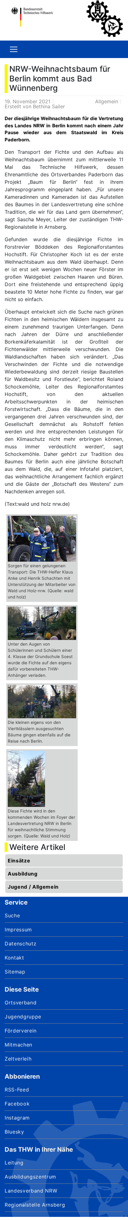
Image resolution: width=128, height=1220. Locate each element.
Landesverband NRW (31, 1191)
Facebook (17, 1103)
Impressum (18, 929)
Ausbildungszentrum (30, 1177)
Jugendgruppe (23, 1016)
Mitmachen (18, 1045)
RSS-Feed (17, 1089)
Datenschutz (20, 943)
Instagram (17, 1118)
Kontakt (14, 957)
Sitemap (15, 972)
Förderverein (21, 1030)
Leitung (14, 1162)
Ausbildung (23, 874)
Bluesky (14, 1132)
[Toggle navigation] (13, 49)
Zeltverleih (18, 1059)
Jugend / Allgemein (33, 887)
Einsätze (19, 860)
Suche (12, 915)
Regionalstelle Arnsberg (35, 1205)
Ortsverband (20, 1002)
